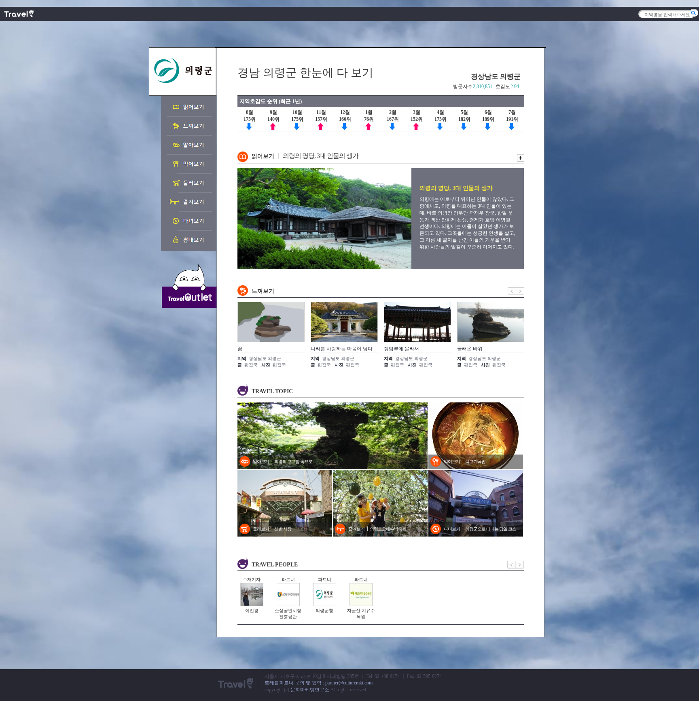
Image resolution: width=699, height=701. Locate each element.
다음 (520, 291)
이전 (512, 291)
